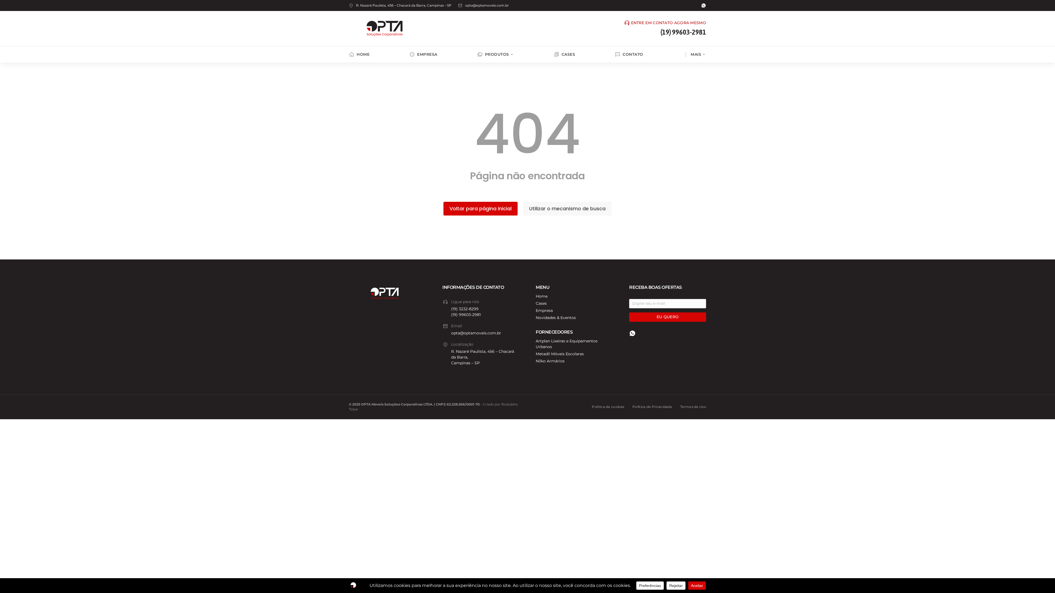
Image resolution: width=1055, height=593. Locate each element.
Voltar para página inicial (480, 208)
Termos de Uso (693, 407)
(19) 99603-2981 (683, 32)
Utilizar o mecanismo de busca (567, 208)
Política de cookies (608, 407)
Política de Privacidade (652, 407)
